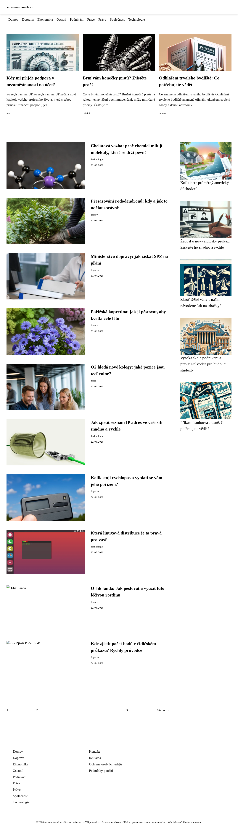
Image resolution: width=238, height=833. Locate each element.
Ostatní (61, 19)
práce (9, 113)
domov (162, 113)
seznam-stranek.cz (20, 7)
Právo (102, 19)
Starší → (163, 710)
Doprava (28, 19)
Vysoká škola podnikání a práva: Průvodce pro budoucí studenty (203, 364)
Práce (91, 19)
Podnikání (76, 19)
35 (127, 710)
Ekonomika (45, 19)
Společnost (117, 19)
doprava (95, 270)
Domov (13, 19)
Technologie (136, 19)
